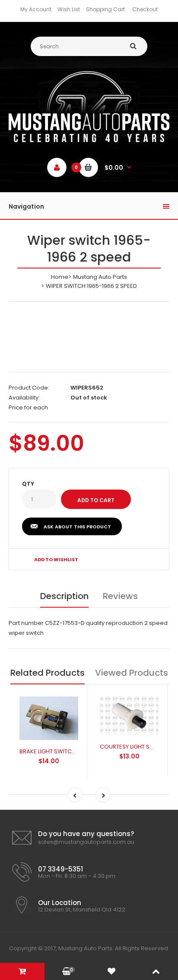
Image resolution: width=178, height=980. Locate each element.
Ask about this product (77, 526)
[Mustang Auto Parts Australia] (89, 140)
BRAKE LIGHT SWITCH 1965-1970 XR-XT (70, 751)
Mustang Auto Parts (100, 277)
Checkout (145, 9)
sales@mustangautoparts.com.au (86, 842)
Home (59, 277)
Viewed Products (131, 673)
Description (64, 596)
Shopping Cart (105, 9)
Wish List (68, 9)
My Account (35, 9)
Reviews (120, 596)
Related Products (47, 673)
